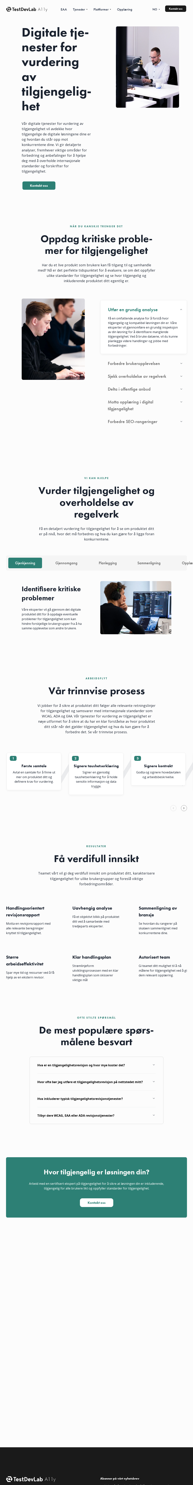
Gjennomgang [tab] (66, 563)
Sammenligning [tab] (149, 563)
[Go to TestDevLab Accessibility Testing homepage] (21, 9)
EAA (64, 9)
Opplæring (124, 9)
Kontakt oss (175, 8)
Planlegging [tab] (108, 563)
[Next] (184, 808)
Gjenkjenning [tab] (25, 563)
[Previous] (173, 808)
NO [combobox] (154, 9)
